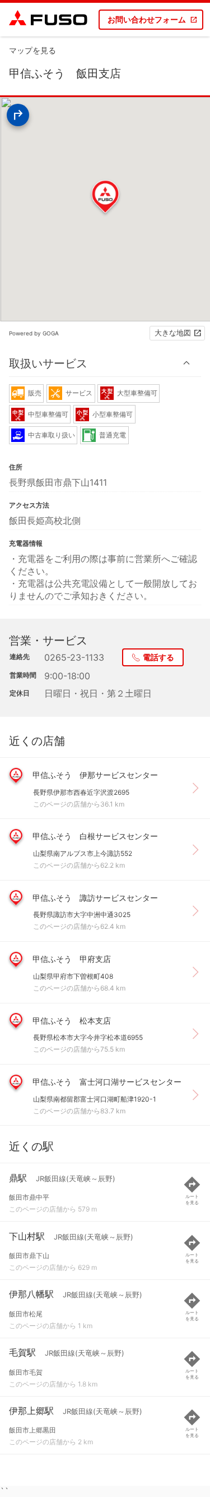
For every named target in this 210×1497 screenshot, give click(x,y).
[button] (105, 363)
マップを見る (32, 50)
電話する (158, 657)
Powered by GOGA (34, 333)
